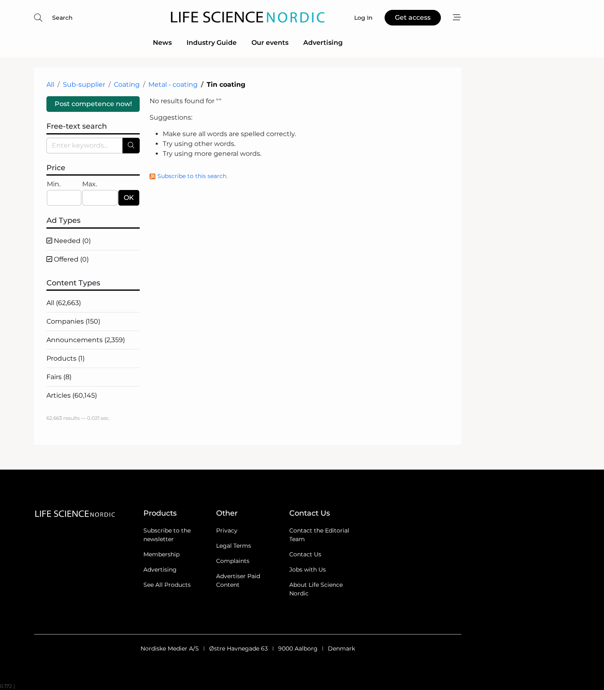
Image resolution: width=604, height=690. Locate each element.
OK (129, 197)
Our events (269, 42)
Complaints (232, 561)
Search (62, 17)
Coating (127, 84)
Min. (53, 184)
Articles (71, 395)
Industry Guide (212, 42)
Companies (73, 321)
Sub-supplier (84, 84)
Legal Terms (233, 545)
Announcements (85, 340)
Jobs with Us (307, 569)
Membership (161, 554)
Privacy (226, 530)
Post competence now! (93, 104)
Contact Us (305, 554)
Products (65, 358)
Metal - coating (173, 84)
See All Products (167, 584)
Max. (89, 184)
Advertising (323, 42)
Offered (70, 259)
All (50, 84)
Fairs (58, 377)
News (162, 42)
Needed (71, 241)
